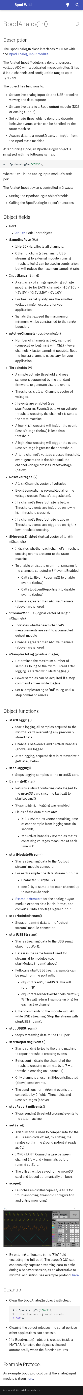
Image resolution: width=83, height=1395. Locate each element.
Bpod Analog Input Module (29, 54)
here (75, 1275)
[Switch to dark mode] (68, 5)
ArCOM (20, 233)
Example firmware (28, 899)
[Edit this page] (77, 24)
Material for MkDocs (28, 1390)
